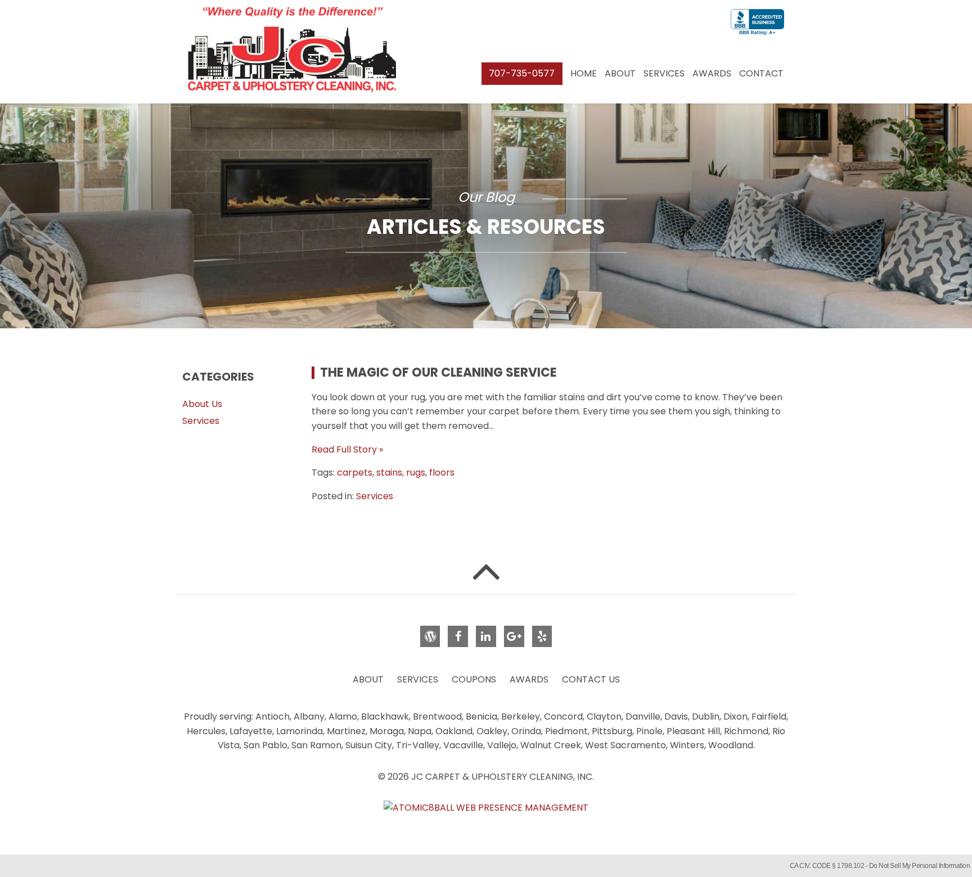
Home (583, 73)
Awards (711, 73)
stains (389, 472)
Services (664, 73)
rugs (415, 472)
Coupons (474, 679)
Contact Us (591, 679)
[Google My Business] (514, 636)
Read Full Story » (347, 449)
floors (441, 472)
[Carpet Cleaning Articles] (430, 636)
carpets (354, 472)
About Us (202, 403)
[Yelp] (542, 636)
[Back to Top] (485, 570)
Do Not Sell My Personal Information (919, 866)
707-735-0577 (522, 73)
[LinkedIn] (486, 636)
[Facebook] (458, 636)
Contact (761, 73)
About (620, 73)
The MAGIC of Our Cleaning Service (438, 372)
